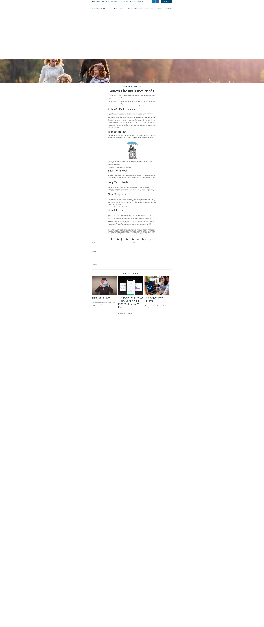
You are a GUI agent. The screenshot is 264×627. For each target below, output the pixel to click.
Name (93, 242)
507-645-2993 (125, 1)
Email (134, 242)
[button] (115, 8)
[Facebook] (157, 1)
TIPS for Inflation (101, 297)
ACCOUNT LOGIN (166, 1)
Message (94, 251)
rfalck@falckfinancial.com (137, 1)
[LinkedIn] (154, 1)
